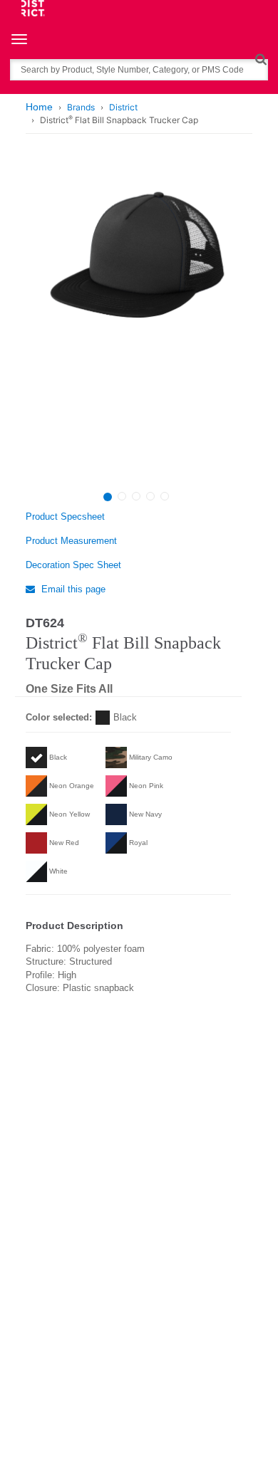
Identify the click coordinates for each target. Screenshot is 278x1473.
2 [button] (122, 496)
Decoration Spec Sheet (73, 565)
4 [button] (150, 496)
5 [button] (164, 496)
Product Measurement (71, 540)
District (123, 107)
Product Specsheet (65, 516)
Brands (81, 107)
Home (39, 106)
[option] (137, 322)
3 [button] (136, 496)
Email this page (71, 589)
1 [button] (107, 497)
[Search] (260, 58)
